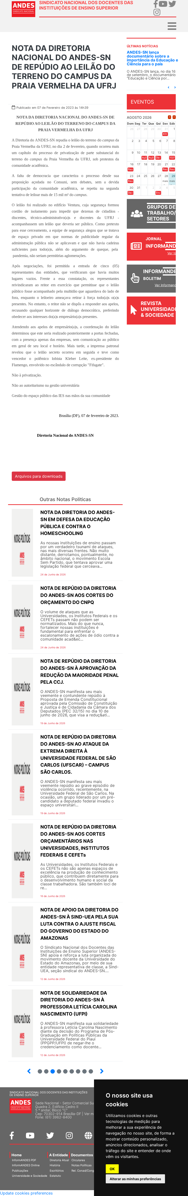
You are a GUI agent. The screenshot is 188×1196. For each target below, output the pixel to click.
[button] (168, 87)
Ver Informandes (167, 285)
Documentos (82, 1155)
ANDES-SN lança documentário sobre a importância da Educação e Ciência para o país (152, 58)
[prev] (169, 117)
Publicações (20, 1170)
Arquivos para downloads (38, 476)
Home (17, 1155)
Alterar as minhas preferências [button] (135, 1179)
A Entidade (58, 1155)
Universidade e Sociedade (29, 1175)
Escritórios (57, 1170)
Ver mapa (92, 1114)
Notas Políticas (81, 1165)
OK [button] (112, 1169)
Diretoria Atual (59, 1160)
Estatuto (55, 1175)
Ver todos (174, 253)
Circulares (78, 1160)
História (55, 1165)
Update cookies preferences (26, 1193)
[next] (174, 117)
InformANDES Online (26, 1165)
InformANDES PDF (24, 1160)
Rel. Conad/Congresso (86, 1170)
